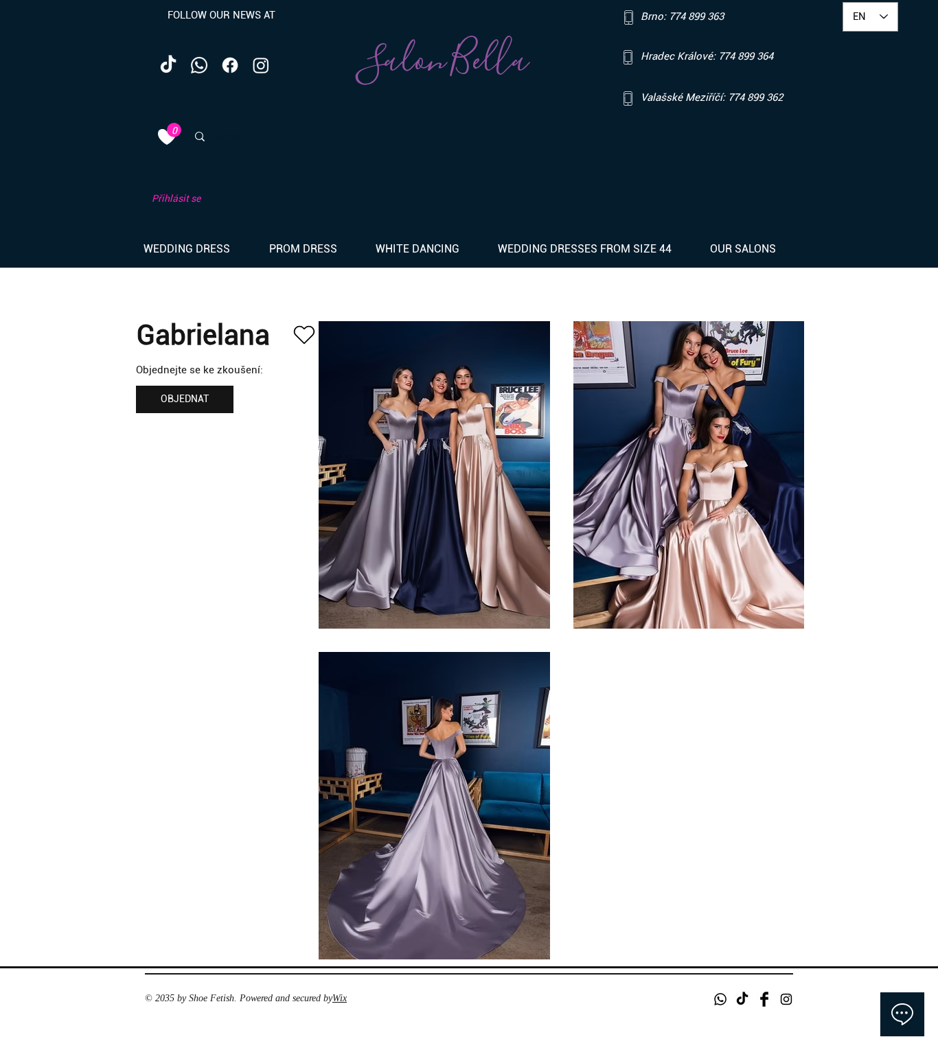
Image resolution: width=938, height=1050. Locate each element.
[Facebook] (230, 65)
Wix (339, 998)
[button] (196, 249)
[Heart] (304, 335)
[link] (174, 130)
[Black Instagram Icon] (786, 999)
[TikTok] (168, 65)
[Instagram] (261, 65)
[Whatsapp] (199, 65)
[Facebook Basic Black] (764, 999)
